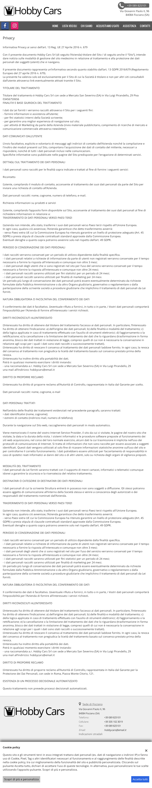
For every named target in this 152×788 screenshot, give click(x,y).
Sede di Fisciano (92, 704)
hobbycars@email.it (115, 730)
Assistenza (129, 26)
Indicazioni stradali (91, 734)
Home (55, 26)
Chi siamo (86, 26)
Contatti (145, 26)
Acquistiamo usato (107, 26)
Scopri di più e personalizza (21, 779)
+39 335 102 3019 (113, 721)
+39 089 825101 (112, 717)
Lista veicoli (69, 26)
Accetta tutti (140, 779)
